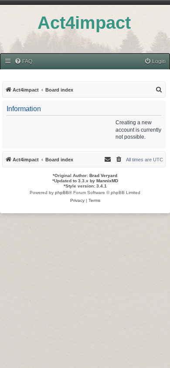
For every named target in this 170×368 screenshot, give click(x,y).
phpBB (62, 192)
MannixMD (107, 180)
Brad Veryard (103, 175)
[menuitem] (23, 62)
